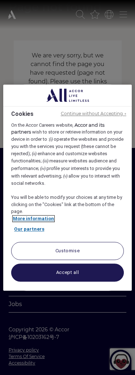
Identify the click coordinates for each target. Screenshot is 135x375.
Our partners (29, 229)
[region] (67, 187)
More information (33, 218)
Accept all (67, 272)
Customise (67, 250)
